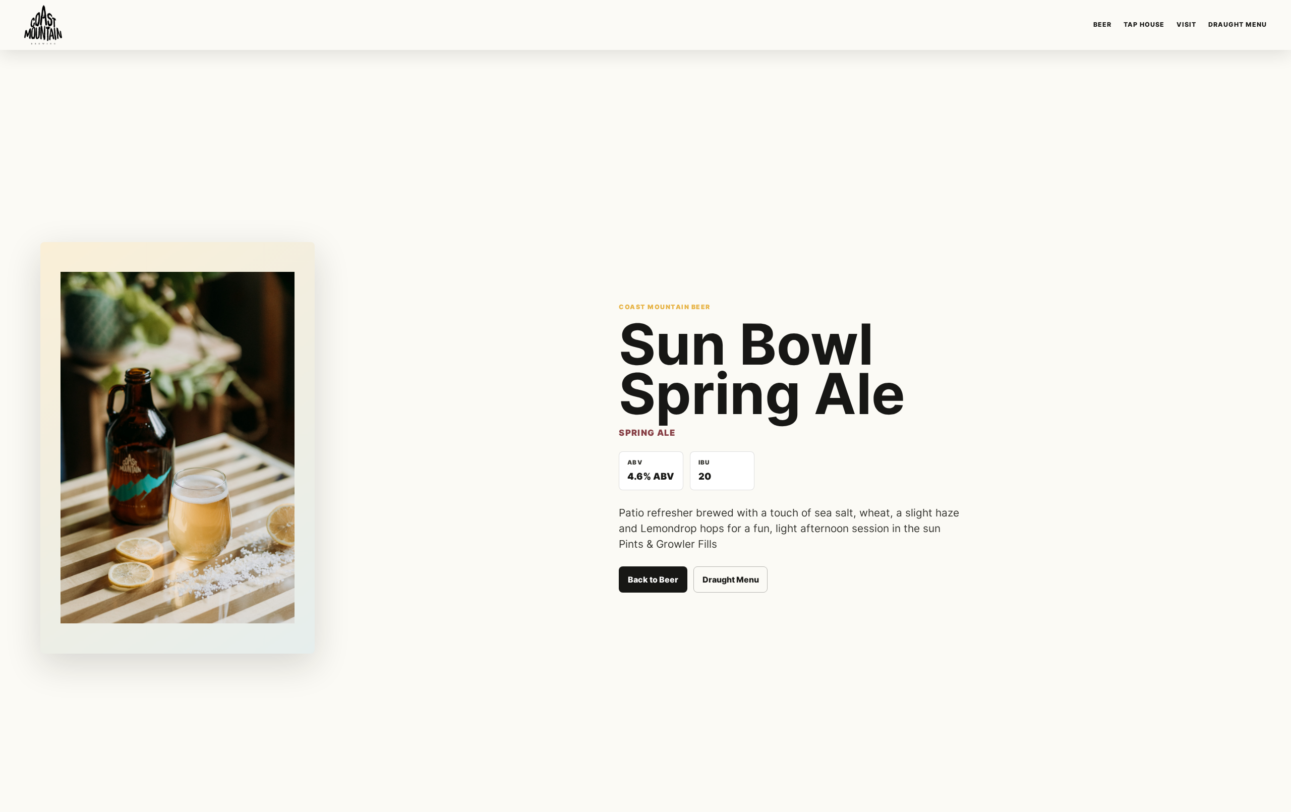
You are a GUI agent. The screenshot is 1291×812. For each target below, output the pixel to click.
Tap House (1144, 24)
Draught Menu (1237, 24)
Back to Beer (653, 579)
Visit (1186, 24)
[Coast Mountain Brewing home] (43, 24)
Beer (1102, 24)
